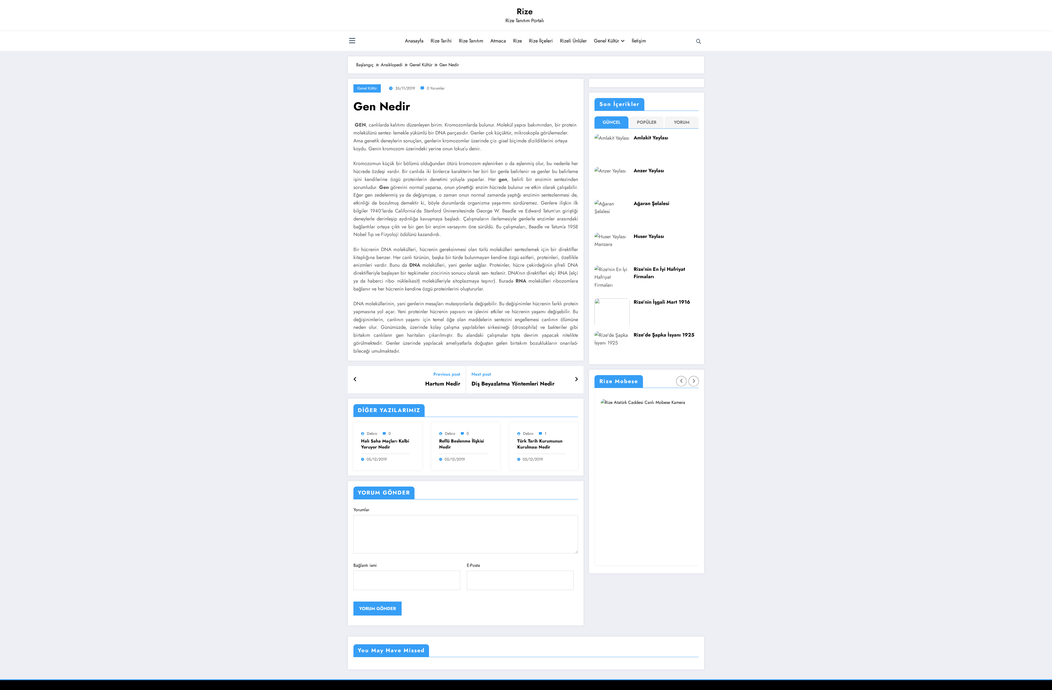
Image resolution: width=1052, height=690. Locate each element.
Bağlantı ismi (365, 565)
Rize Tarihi (441, 40)
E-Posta (473, 565)
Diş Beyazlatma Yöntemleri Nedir (512, 384)
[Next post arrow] (576, 379)
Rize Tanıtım (471, 40)
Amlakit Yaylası (651, 137)
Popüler (646, 122)
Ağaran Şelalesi (651, 203)
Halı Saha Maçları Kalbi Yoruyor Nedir (385, 444)
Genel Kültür (606, 40)
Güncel (612, 122)
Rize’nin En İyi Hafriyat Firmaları (659, 273)
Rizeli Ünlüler (573, 40)
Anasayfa (414, 40)
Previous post (446, 374)
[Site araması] (698, 41)
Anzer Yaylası (649, 170)
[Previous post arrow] (355, 379)
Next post (481, 374)
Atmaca (498, 40)
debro (372, 433)
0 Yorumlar (436, 88)
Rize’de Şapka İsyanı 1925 (664, 334)
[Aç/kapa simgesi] (352, 41)
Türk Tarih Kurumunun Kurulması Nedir (539, 444)
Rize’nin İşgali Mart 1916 (662, 302)
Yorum (682, 122)
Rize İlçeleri (541, 40)
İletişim (639, 40)
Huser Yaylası (649, 236)
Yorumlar (361, 510)
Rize (525, 11)
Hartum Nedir (442, 384)
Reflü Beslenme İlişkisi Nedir (461, 444)
